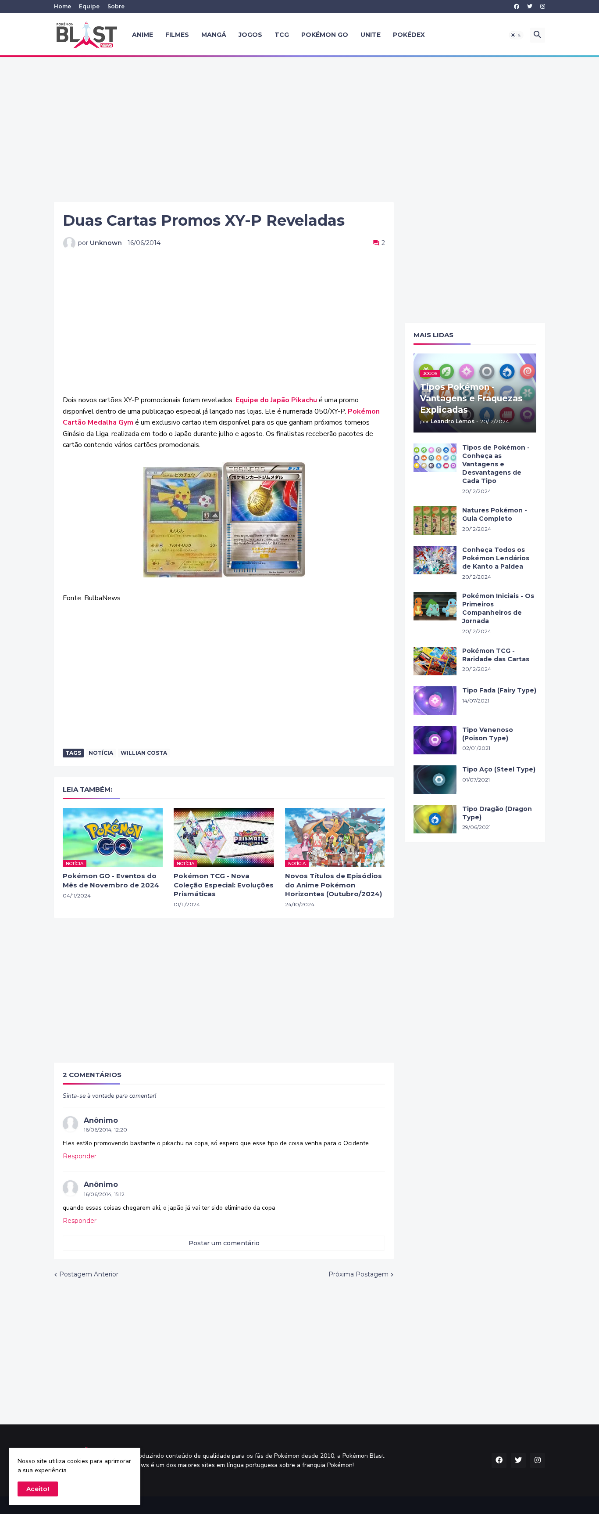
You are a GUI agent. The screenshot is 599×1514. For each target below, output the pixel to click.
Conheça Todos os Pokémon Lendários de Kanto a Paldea (495, 558)
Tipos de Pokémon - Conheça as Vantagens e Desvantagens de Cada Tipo (496, 464)
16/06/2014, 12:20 (105, 1129)
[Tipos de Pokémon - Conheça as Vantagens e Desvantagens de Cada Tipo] (435, 457)
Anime (142, 35)
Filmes (177, 35)
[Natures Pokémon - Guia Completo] (435, 520)
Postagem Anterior (88, 1274)
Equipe (89, 6)
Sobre (116, 6)
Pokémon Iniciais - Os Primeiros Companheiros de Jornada (498, 608)
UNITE (370, 35)
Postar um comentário (224, 1243)
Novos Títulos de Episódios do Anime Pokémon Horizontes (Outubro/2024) (333, 885)
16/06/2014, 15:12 (104, 1194)
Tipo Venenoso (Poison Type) (487, 734)
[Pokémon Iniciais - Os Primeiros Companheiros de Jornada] (435, 606)
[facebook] (516, 6)
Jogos (250, 35)
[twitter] (529, 6)
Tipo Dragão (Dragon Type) (497, 813)
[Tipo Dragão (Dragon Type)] (435, 819)
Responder (79, 1156)
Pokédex (409, 35)
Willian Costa (144, 753)
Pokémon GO (324, 35)
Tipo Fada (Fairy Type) (499, 690)
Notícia (101, 753)
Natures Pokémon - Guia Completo (494, 514)
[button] (516, 35)
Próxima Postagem (358, 1274)
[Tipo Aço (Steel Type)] (435, 779)
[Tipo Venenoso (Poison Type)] (435, 740)
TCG (282, 35)
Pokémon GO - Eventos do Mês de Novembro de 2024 (111, 880)
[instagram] (542, 6)
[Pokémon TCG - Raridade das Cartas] (435, 661)
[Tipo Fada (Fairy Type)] (435, 700)
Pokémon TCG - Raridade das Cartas (495, 655)
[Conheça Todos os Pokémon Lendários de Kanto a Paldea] (435, 560)
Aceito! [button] (37, 1489)
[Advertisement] (299, 129)
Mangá (213, 35)
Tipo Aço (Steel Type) (498, 769)
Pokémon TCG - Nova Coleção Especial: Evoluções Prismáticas (224, 885)
